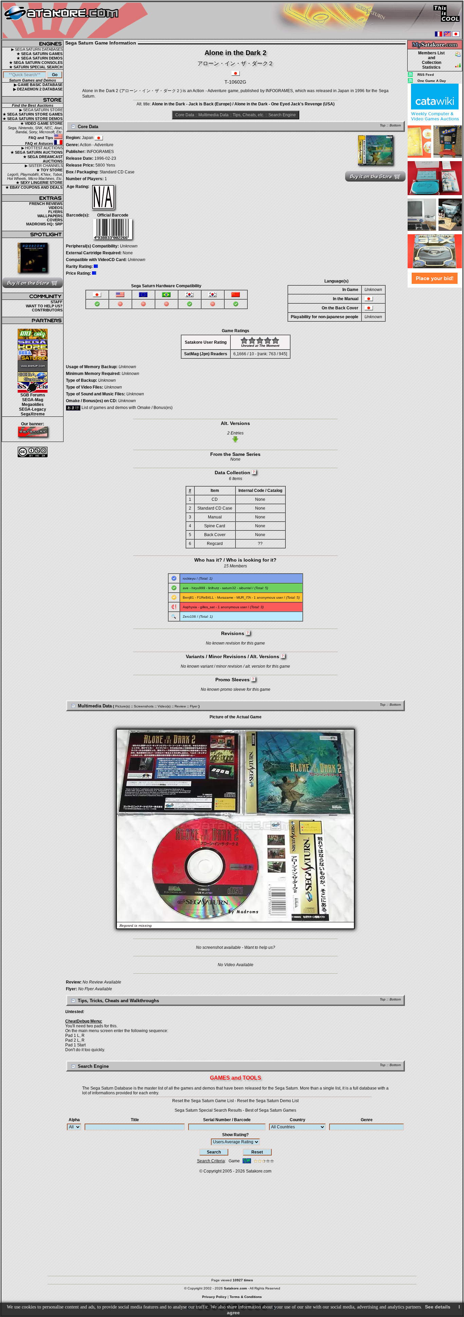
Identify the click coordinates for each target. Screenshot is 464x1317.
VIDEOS (56, 208)
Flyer (193, 706)
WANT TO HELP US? (44, 306)
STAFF (57, 302)
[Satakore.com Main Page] (77, 20)
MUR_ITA (243, 597)
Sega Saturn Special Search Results (208, 1110)
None (128, 253)
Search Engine (282, 115)
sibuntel (245, 588)
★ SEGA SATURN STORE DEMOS (33, 119)
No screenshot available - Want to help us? (235, 947)
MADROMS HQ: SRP (44, 224)
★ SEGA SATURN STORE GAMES (33, 114)
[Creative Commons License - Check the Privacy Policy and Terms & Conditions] (33, 452)
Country (297, 1119)
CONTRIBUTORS (47, 310)
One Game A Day (431, 81)
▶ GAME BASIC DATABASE (38, 85)
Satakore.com (258, 1171)
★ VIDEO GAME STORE (41, 123)
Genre (367, 1119)
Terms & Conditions (246, 1297)
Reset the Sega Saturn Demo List (268, 1100)
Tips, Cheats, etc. (248, 115)
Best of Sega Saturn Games (270, 1110)
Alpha (74, 1119)
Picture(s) (122, 706)
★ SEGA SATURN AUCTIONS (37, 152)
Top (383, 125)
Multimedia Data (213, 115)
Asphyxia (190, 607)
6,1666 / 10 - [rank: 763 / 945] (260, 354)
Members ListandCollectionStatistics (431, 60)
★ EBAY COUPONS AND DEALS (34, 187)
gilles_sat (207, 607)
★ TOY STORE (49, 170)
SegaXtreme (33, 414)
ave (186, 588)
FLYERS (55, 212)
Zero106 (189, 616)
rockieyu (189, 578)
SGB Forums (32, 395)
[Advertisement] (435, 391)
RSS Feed (425, 74)
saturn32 (229, 588)
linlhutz (213, 588)
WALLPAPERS (50, 216)
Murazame (225, 597)
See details (437, 1307)
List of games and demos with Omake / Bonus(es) (127, 407)
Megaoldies (33, 404)
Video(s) (164, 706)
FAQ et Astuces (39, 143)
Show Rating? (235, 1134)
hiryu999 (198, 588)
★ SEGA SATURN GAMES (40, 54)
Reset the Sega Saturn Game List (203, 1100)
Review (180, 706)
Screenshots (144, 706)
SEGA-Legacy (32, 409)
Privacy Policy (214, 1297)
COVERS (55, 220)
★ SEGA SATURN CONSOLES (36, 63)
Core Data (184, 115)
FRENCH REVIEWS (46, 204)
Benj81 (188, 597)
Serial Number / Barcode (227, 1119)
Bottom (395, 125)
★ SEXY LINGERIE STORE (39, 183)
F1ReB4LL (205, 597)
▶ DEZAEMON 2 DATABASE (38, 89)
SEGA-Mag (32, 399)
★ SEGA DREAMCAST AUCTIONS (43, 159)
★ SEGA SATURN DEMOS (40, 58)
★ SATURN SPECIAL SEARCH (36, 67)
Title (135, 1119)
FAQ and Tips (41, 138)
